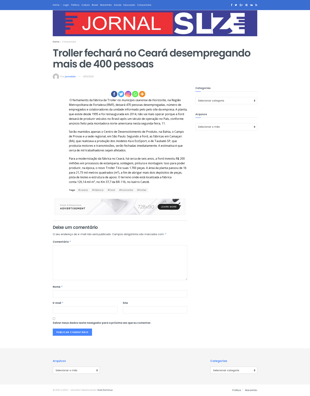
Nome (58, 287)
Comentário (62, 242)
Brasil (95, 4)
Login (66, 4)
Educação (129, 4)
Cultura (85, 4)
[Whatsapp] (135, 94)
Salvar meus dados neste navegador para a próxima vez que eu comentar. (102, 323)
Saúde (117, 4)
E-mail (58, 303)
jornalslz (70, 76)
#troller (141, 190)
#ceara (83, 190)
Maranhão (106, 4)
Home (56, 4)
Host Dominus (105, 390)
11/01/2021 (88, 76)
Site (125, 303)
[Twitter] (121, 94)
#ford (111, 190)
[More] (142, 94)
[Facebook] (114, 94)
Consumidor (144, 4)
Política (75, 4)
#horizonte (126, 190)
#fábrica (98, 190)
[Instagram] (128, 94)
